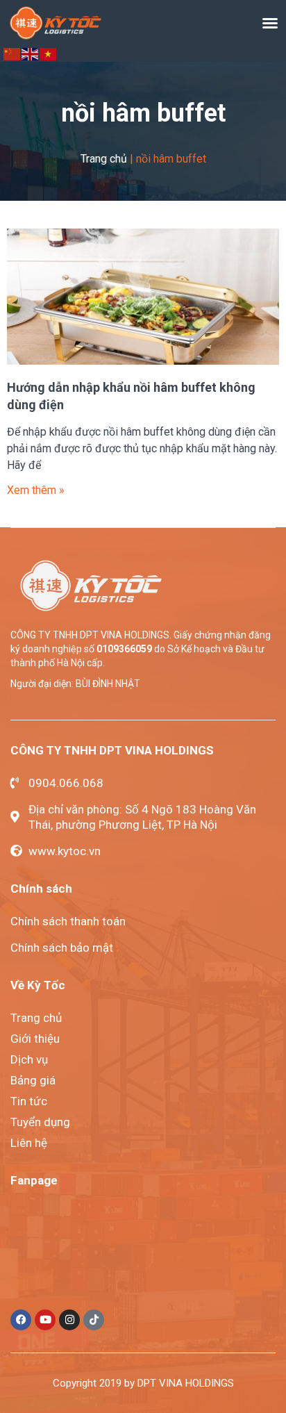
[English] (31, 53)
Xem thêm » (36, 490)
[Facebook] (20, 1319)
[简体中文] (12, 53)
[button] (270, 22)
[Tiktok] (93, 1319)
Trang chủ (104, 158)
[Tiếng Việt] (49, 53)
